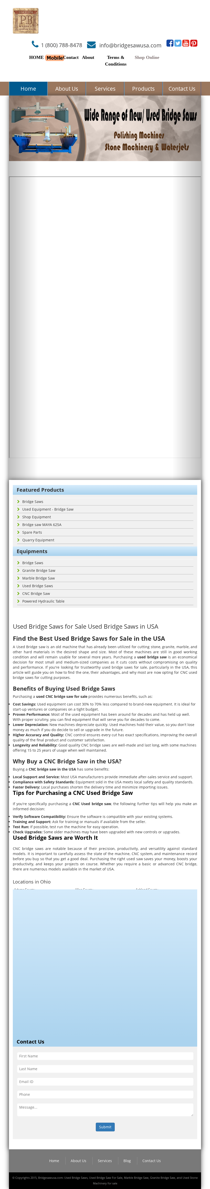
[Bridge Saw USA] (25, 21)
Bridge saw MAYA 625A (41, 524)
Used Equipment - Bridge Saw (48, 509)
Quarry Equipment (38, 540)
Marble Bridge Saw (38, 578)
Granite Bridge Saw (38, 570)
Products (143, 88)
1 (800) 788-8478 (61, 45)
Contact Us (182, 88)
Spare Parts (32, 532)
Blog (127, 1160)
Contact (71, 57)
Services (105, 88)
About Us (66, 88)
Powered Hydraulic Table (43, 601)
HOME (36, 57)
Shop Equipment (36, 516)
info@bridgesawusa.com (130, 45)
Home (28, 88)
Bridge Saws (32, 501)
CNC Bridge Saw (36, 593)
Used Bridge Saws (37, 585)
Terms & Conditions (116, 61)
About (88, 57)
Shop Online (147, 57)
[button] (23, 288)
